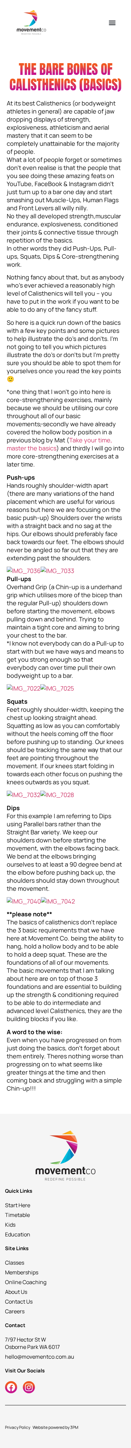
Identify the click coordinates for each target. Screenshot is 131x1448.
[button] (112, 22)
